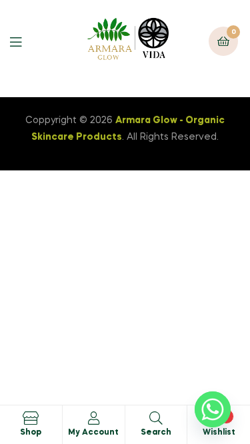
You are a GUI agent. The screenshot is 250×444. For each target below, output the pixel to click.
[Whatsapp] (213, 409)
